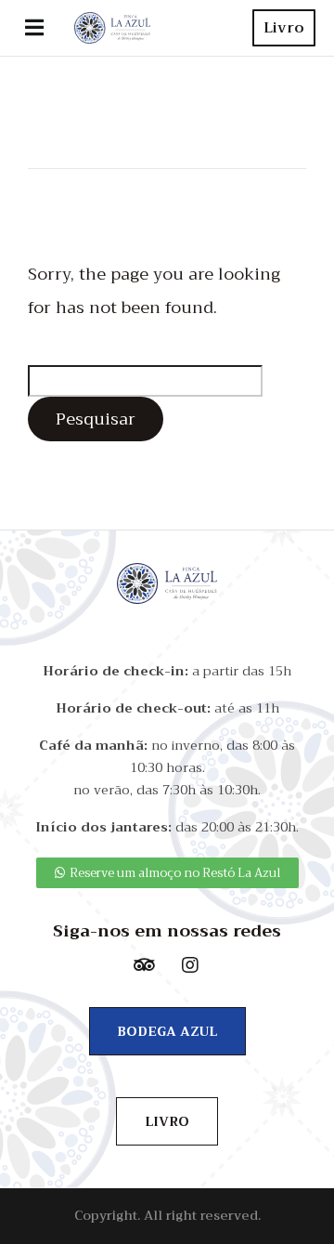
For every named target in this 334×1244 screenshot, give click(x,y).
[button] (34, 27)
